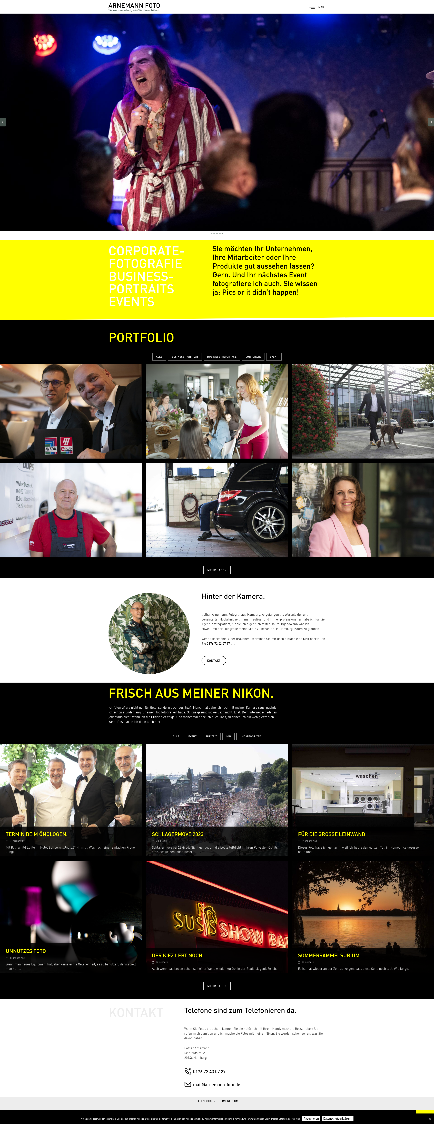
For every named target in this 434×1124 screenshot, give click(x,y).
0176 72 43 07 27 (218, 643)
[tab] (211, 233)
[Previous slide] (3, 122)
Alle (159, 356)
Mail (306, 638)
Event (274, 356)
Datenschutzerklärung (337, 1118)
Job (228, 736)
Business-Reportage (221, 356)
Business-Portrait (185, 356)
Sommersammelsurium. (329, 955)
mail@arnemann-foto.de (216, 1084)
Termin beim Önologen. (37, 834)
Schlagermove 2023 (177, 834)
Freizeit (211, 736)
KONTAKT (214, 660)
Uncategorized (250, 736)
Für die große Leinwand (331, 834)
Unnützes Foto (26, 951)
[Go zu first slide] (431, 122)
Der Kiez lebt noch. (178, 955)
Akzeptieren (311, 1118)
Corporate (253, 356)
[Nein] (429, 1118)
